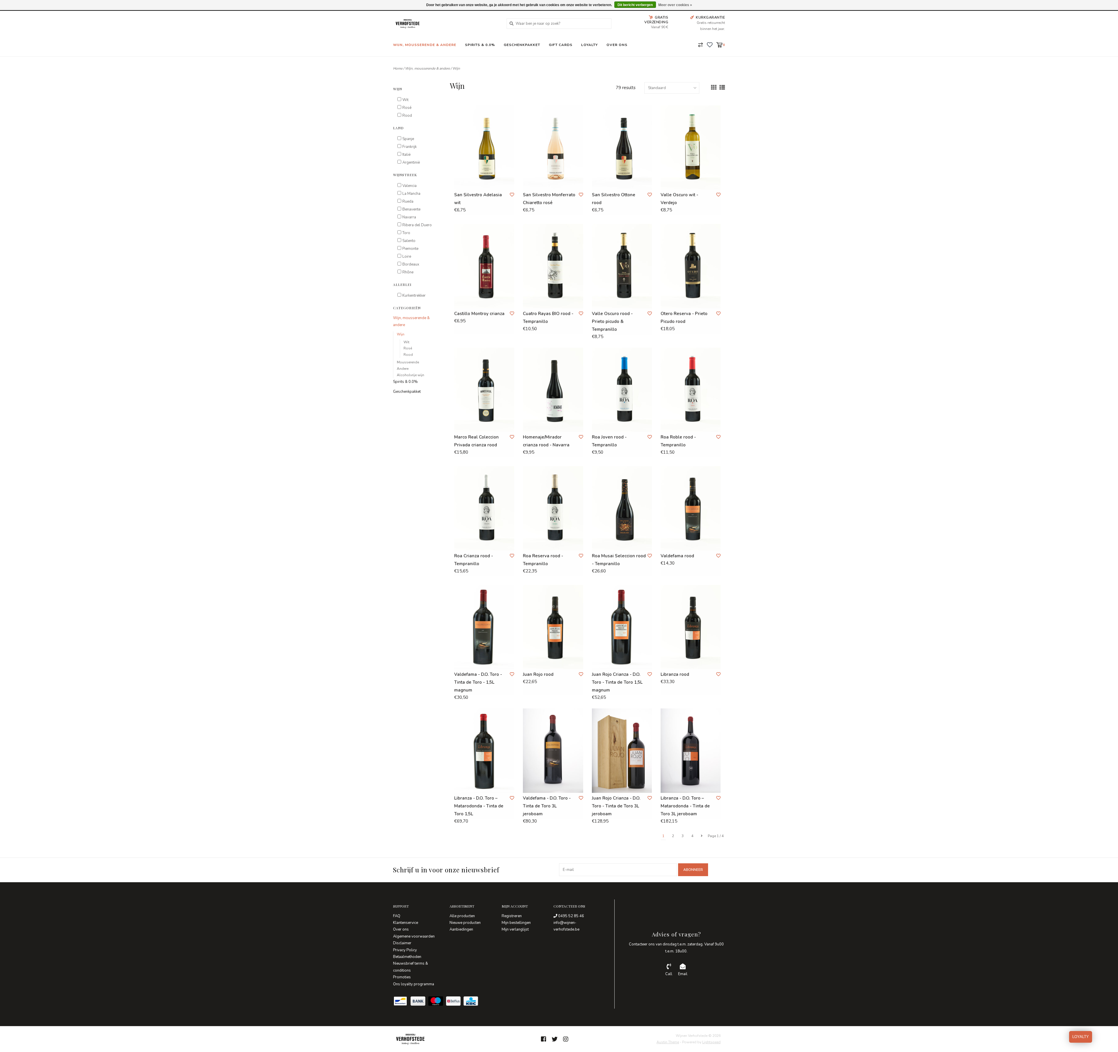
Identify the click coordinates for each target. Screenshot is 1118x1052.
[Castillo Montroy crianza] (484, 266)
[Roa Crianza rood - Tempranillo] (484, 508)
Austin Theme (668, 1042)
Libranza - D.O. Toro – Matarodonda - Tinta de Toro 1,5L (478, 806)
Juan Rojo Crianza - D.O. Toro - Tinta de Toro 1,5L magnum (617, 682)
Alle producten (462, 916)
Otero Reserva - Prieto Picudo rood (684, 317)
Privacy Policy (405, 950)
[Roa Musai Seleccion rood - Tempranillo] (622, 508)
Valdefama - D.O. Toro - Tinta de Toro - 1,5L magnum (478, 682)
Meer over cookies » (675, 5)
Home (397, 68)
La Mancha (411, 193)
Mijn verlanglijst (515, 929)
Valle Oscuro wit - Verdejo (679, 199)
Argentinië (411, 162)
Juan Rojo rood (538, 674)
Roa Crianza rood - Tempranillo (473, 560)
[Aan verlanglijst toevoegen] (512, 195)
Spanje (408, 139)
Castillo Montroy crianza (479, 314)
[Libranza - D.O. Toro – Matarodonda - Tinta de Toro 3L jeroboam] (691, 750)
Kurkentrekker (414, 295)
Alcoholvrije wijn (410, 375)
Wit (405, 99)
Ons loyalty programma (413, 984)
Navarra (409, 217)
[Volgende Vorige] (701, 836)
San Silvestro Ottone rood (613, 199)
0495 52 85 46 (570, 916)
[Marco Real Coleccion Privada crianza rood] (484, 390)
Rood (407, 115)
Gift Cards (560, 45)
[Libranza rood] (691, 627)
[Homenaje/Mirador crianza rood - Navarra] (553, 390)
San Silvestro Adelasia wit (478, 199)
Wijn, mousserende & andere (424, 45)
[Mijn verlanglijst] (710, 44)
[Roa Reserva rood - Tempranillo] (553, 508)
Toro (406, 233)
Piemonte (410, 248)
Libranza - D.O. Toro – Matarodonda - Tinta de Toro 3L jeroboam (685, 806)
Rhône (407, 272)
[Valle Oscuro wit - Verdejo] (691, 147)
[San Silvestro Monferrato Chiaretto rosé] (553, 147)
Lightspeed (711, 1042)
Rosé (406, 107)
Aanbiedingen (461, 929)
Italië (406, 154)
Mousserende (408, 362)
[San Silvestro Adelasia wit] (484, 147)
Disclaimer (402, 943)
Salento (408, 240)
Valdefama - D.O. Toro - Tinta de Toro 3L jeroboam (547, 806)
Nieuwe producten (465, 922)
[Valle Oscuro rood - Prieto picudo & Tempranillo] (622, 266)
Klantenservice (405, 922)
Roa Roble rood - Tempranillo (678, 441)
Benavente (411, 209)
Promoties (402, 977)
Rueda (407, 201)
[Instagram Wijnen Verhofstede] (566, 1039)
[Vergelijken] (700, 44)
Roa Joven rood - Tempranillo (609, 441)
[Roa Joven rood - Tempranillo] (622, 390)
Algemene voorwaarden (414, 936)
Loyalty (589, 45)
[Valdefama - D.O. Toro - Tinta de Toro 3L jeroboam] (553, 750)
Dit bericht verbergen (635, 5)
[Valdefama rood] (691, 508)
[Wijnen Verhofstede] (445, 23)
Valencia (409, 185)
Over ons (616, 45)
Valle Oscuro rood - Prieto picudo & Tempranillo (612, 321)
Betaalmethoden (407, 956)
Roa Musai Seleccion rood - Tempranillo (619, 560)
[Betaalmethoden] (402, 1002)
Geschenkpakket (522, 45)
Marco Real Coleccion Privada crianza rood (476, 441)
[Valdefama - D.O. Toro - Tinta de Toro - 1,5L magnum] (484, 627)
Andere (402, 368)
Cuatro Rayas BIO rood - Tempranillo (548, 317)
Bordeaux (410, 264)
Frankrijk (409, 146)
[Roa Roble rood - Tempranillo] (691, 390)
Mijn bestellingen (516, 922)
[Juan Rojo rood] (553, 627)
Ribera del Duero (417, 225)
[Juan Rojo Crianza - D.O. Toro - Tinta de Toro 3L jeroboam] (622, 750)
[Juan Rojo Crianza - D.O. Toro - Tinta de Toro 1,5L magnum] (622, 627)
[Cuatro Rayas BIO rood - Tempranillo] (553, 266)
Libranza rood (675, 674)
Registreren (512, 916)
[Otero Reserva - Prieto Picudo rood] (691, 266)
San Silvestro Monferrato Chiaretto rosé (549, 199)
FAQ (396, 916)
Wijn (456, 68)
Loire (406, 256)
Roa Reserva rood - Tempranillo (543, 560)
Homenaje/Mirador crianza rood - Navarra (546, 441)
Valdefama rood (677, 556)
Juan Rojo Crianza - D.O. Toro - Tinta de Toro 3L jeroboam (616, 806)
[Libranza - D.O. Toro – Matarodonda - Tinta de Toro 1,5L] (484, 750)
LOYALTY (1080, 1037)
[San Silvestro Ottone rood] (622, 147)
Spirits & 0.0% (480, 45)
